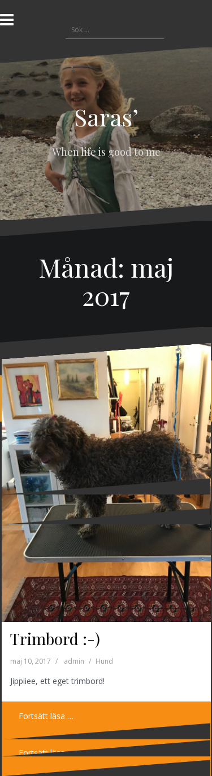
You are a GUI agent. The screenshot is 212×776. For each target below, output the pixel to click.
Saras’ (106, 117)
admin (74, 661)
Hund (104, 661)
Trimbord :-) (55, 638)
